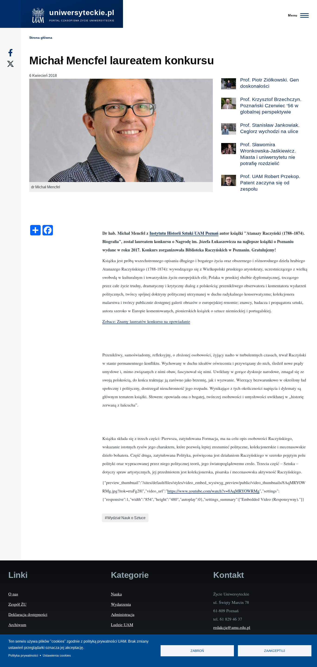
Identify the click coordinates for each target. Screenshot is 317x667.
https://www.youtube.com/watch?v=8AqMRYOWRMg (213, 491)
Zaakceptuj (274, 651)
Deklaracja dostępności (27, 614)
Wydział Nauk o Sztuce (126, 518)
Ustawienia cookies (57, 655)
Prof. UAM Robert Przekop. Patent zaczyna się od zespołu (270, 183)
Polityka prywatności (23, 655)
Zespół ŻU (17, 604)
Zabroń (197, 651)
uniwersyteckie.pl (81, 12)
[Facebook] (10, 52)
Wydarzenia (121, 604)
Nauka (116, 594)
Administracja (122, 614)
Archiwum (17, 624)
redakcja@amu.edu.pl (231, 627)
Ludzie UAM (122, 624)
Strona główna (40, 37)
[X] (10, 64)
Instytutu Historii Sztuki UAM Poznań (183, 233)
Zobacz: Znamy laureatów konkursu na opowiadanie (146, 321)
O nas (13, 594)
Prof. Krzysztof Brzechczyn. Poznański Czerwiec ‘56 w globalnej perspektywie (270, 105)
